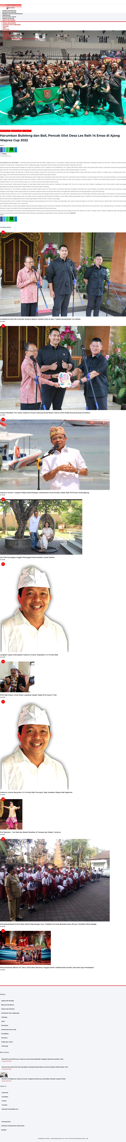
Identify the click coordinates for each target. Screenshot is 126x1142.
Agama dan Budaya (9, 20)
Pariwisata (6, 29)
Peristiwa (6, 34)
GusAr (3, 321)
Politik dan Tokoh (8, 35)
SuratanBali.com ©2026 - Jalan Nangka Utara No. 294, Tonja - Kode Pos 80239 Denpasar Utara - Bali (63, 1138)
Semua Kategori (8, 18)
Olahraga (5, 26)
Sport (27, 130)
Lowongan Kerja (32, 38)
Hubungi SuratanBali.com (9, 38)
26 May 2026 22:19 (6, 1081)
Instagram (4, 1097)
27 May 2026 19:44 (6, 1069)
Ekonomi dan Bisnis (9, 21)
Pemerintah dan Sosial (10, 31)
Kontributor (23, 38)
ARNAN (4, 154)
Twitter (4, 1101)
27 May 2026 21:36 (6, 1061)
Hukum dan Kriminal (9, 23)
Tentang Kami (5, 1121)
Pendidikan (6, 32)
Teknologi (6, 37)
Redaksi (3, 1130)
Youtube (4, 1105)
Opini (4, 27)
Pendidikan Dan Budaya (16, 130)
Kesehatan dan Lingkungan (12, 14)
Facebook (4, 1092)
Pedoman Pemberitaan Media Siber (12, 1126)
